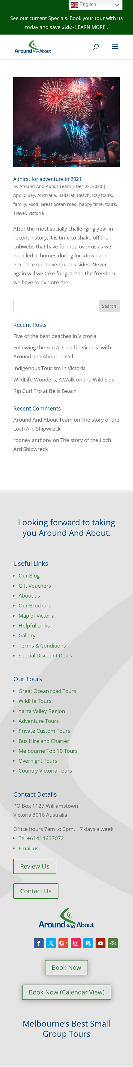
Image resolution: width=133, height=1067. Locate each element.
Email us (28, 848)
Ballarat (66, 195)
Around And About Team (45, 186)
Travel (19, 213)
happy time (91, 204)
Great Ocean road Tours (47, 690)
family (19, 204)
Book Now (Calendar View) (67, 992)
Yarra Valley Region (42, 711)
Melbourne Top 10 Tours (48, 750)
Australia (46, 195)
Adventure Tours (39, 720)
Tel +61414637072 (41, 838)
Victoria (36, 213)
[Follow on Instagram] (76, 943)
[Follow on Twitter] (51, 943)
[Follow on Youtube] (100, 943)
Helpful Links (34, 625)
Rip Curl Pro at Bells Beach (44, 390)
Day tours (102, 195)
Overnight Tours (38, 760)
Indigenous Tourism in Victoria (49, 368)
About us (29, 595)
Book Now (66, 967)
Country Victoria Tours (45, 770)
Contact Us (36, 891)
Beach (83, 195)
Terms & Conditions (42, 645)
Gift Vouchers (35, 585)
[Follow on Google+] (63, 943)
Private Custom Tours (44, 730)
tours (110, 204)
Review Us (34, 866)
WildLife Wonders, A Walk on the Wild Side (64, 379)
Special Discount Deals (45, 655)
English (87, 4)
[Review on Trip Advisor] (113, 943)
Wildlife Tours (35, 700)
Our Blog (29, 575)
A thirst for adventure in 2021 (47, 179)
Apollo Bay (24, 195)
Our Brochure (35, 605)
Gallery (27, 635)
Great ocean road (59, 204)
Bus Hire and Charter (44, 740)
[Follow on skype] (88, 943)
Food (33, 204)
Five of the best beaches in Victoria (54, 336)
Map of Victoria (36, 615)
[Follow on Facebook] (39, 943)
